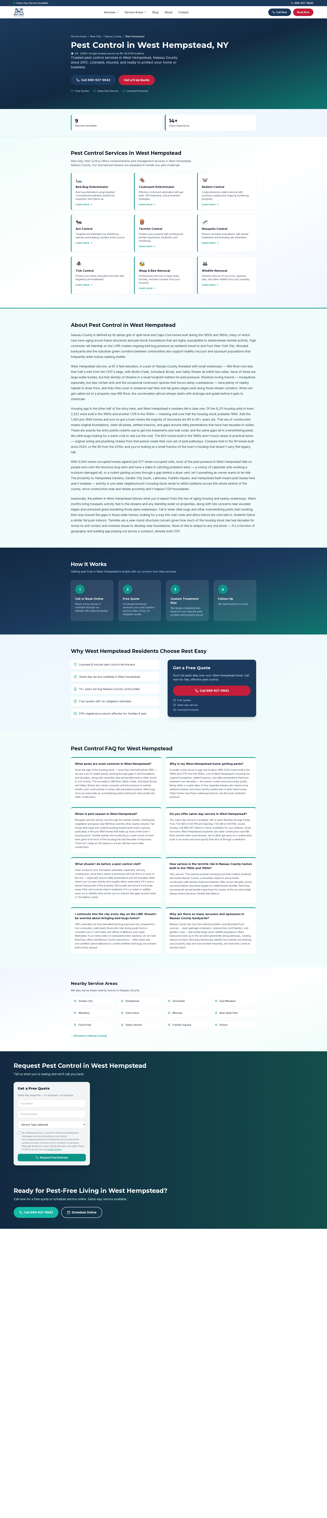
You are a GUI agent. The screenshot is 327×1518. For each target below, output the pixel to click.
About (168, 12)
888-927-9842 (303, 3)
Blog (155, 12)
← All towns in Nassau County (89, 1035)
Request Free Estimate (54, 1157)
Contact (183, 12)
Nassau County (113, 36)
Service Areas (134, 12)
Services (109, 12)
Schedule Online (84, 1212)
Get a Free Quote (136, 80)
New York (95, 36)
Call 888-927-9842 (95, 80)
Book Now (303, 12)
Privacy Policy (54, 1149)
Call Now (281, 12)
